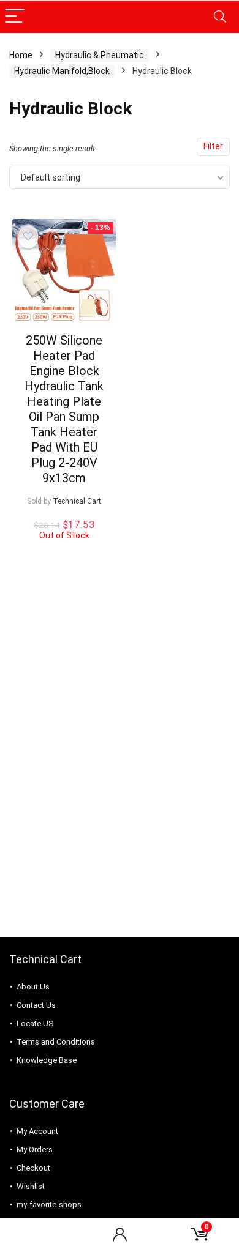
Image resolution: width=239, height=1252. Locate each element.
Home (20, 55)
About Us (33, 986)
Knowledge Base (47, 1060)
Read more (64, 551)
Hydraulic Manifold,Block (62, 71)
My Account (37, 1131)
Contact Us (36, 1005)
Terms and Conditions (56, 1041)
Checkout (33, 1167)
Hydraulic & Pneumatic (99, 55)
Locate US (35, 1023)
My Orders (35, 1149)
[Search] (220, 17)
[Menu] (14, 17)
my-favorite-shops (49, 1204)
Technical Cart (77, 501)
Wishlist (31, 1186)
